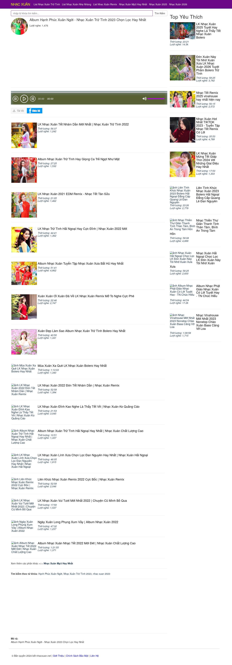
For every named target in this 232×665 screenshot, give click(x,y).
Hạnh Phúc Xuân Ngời (50, 573)
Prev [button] (15, 99)
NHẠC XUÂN (20, 4)
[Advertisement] (89, 60)
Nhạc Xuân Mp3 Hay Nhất (133, 4)
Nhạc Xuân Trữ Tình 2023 (78, 573)
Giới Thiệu (58, 655)
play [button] (24, 99)
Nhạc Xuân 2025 (158, 4)
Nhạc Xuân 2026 (178, 4)
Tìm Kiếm (160, 13)
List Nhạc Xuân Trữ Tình (47, 4)
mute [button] (144, 99)
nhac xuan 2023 (101, 573)
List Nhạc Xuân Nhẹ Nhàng (76, 4)
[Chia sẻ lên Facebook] (34, 110)
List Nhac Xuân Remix (105, 4)
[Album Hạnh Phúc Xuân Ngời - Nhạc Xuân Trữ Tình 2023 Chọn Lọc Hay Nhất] (19, 26)
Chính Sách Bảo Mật (77, 655)
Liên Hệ (94, 655)
